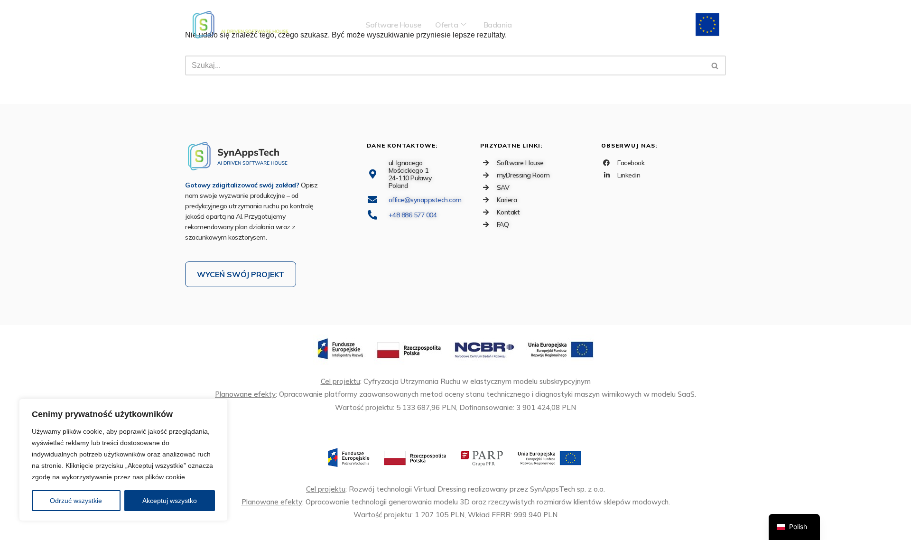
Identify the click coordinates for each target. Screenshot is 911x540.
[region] (123, 460)
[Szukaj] (715, 65)
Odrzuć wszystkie (76, 500)
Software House (393, 24)
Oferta (446, 24)
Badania (497, 24)
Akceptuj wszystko (169, 500)
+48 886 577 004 (413, 215)
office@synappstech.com (425, 200)
